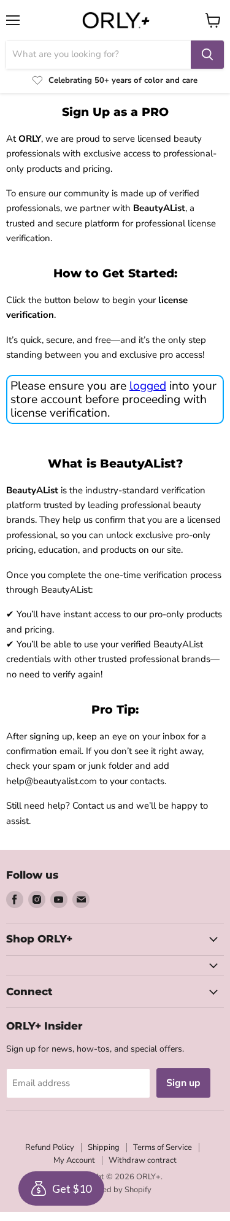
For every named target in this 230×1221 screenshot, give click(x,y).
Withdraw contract (143, 1160)
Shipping (104, 1147)
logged (147, 386)
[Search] (207, 54)
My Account (74, 1160)
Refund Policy (49, 1147)
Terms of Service (162, 1147)
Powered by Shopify (115, 1189)
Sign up (183, 1083)
